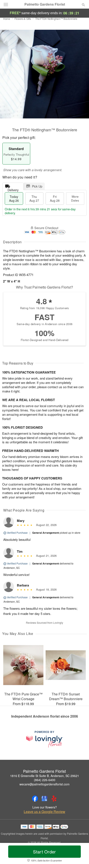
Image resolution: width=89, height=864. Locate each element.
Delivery (13, 189)
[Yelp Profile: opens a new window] (54, 799)
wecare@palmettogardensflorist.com (44, 784)
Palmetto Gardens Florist (44, 4)
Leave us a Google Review (44, 811)
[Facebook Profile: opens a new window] (35, 799)
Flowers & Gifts (22, 18)
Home (6, 18)
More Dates (75, 198)
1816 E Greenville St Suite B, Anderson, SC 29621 (44, 776)
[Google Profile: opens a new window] (44, 799)
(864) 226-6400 (44, 780)
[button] (80, 854)
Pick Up (37, 186)
